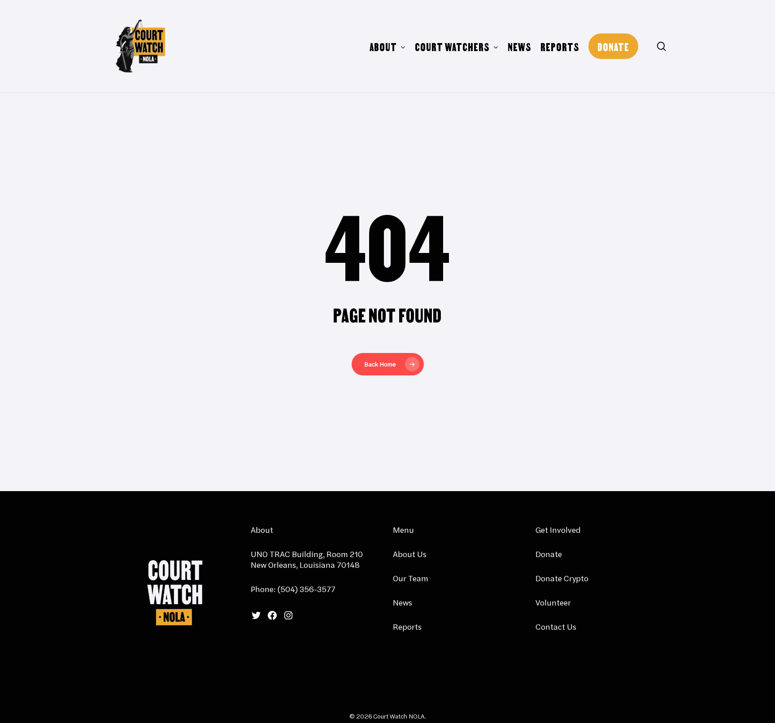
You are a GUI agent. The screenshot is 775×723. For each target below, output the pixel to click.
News (402, 602)
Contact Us (556, 626)
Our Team (410, 578)
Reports (407, 626)
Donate (549, 554)
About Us (410, 554)
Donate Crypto (562, 578)
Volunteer (553, 602)
